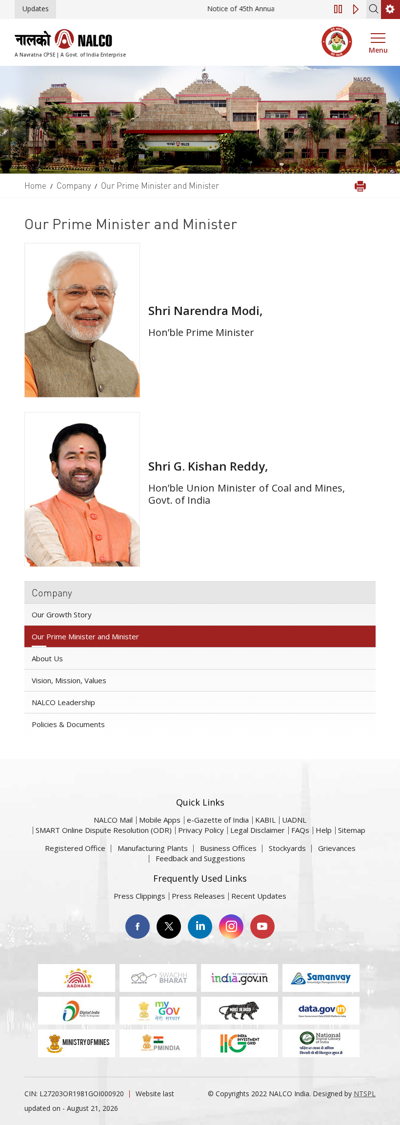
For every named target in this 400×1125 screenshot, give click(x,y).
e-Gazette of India (218, 820)
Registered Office (75, 848)
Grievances (337, 848)
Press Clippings (139, 896)
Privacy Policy (201, 830)
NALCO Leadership (63, 702)
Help (324, 830)
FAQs (300, 830)
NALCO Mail (113, 820)
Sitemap (351, 830)
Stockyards (287, 848)
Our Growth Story (62, 614)
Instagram (231, 926)
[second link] (390, 9)
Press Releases (198, 896)
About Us (47, 658)
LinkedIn (200, 926)
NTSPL (365, 1093)
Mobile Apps (159, 820)
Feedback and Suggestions (200, 858)
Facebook (137, 926)
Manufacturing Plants (153, 848)
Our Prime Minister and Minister (85, 636)
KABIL (265, 820)
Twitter (169, 926)
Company (52, 592)
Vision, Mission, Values (69, 680)
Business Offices (228, 848)
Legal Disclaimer (257, 830)
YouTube (262, 926)
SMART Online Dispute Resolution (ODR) (104, 830)
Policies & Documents (68, 724)
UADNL (294, 820)
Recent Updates (258, 896)
